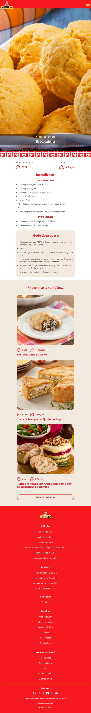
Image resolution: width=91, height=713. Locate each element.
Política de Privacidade (45, 703)
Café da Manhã (45, 617)
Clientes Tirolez (45, 679)
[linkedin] (52, 693)
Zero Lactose (45, 643)
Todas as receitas (45, 497)
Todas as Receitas (45, 137)
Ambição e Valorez (45, 537)
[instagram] (34, 693)
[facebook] (43, 693)
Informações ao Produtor (45, 553)
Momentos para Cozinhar (45, 578)
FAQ (45, 668)
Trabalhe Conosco (45, 673)
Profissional (45, 597)
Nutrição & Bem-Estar (45, 588)
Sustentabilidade (45, 542)
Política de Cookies (45, 707)
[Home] (7, 5)
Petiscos (45, 632)
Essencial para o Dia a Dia (45, 573)
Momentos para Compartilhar (45, 583)
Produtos (45, 602)
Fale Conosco (45, 658)
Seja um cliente (45, 663)
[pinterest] (56, 693)
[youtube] (47, 693)
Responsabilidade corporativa (45, 558)
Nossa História (45, 532)
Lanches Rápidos (45, 627)
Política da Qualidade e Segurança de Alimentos (45, 547)
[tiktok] (39, 693)
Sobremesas (45, 638)
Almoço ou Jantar (45, 622)
